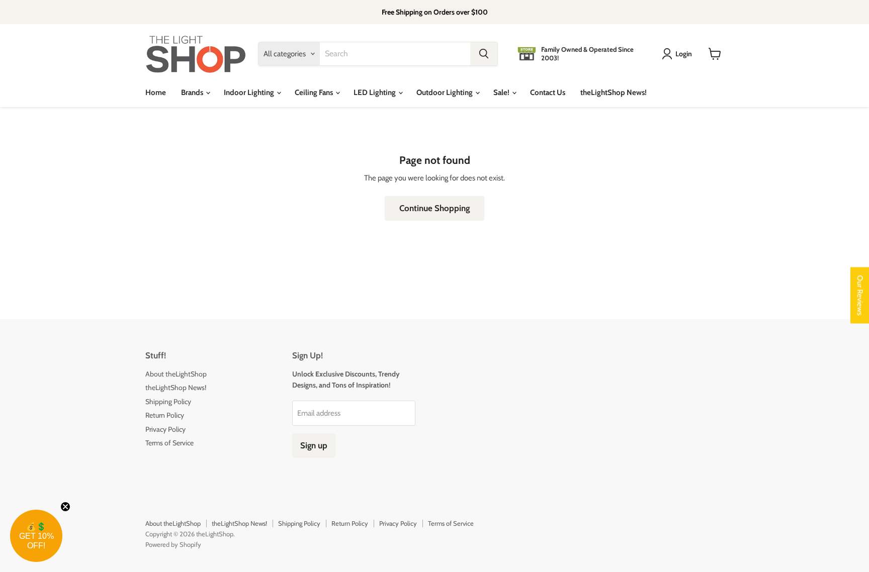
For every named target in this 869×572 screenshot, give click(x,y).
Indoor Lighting (250, 92)
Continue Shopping (434, 208)
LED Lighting (375, 92)
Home (155, 92)
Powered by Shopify (173, 544)
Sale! (502, 92)
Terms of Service (169, 442)
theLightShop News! (613, 92)
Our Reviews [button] (859, 295)
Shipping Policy (168, 401)
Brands (193, 92)
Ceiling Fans (314, 92)
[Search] (483, 53)
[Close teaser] (65, 507)
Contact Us (547, 92)
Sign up (313, 445)
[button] (36, 536)
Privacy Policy (165, 429)
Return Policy (164, 415)
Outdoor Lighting (445, 92)
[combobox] (395, 53)
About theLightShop (176, 373)
